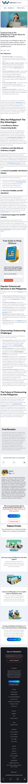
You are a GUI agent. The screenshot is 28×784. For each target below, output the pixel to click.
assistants (20, 320)
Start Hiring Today (14, 681)
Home (5, 8)
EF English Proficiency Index (13, 163)
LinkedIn (13, 473)
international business (21, 182)
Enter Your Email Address (10, 274)
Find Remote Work (14, 521)
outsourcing (19, 102)
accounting (4, 312)
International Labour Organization (15, 137)
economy (4, 87)
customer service (18, 67)
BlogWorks (11, 8)
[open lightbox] (14, 19)
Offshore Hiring (20, 8)
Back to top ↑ (14, 772)
